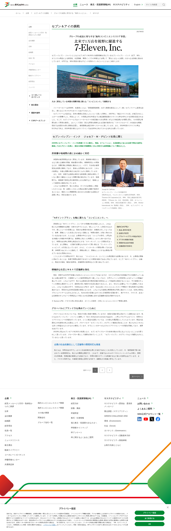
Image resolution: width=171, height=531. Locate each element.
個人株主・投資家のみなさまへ (84, 423)
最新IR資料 (35, 113)
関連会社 (41, 418)
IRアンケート (76, 432)
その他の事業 (43, 413)
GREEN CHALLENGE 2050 (116, 416)
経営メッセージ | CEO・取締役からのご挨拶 (38, 34)
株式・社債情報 (77, 418)
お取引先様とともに (112, 445)
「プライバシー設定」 (50, 525)
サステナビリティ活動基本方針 (117, 435)
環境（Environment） (113, 421)
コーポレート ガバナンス (36, 96)
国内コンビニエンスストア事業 (51, 403)
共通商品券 (9, 464)
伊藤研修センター (35, 70)
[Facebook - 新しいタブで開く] (158, 419)
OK (149, 524)
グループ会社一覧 (45, 422)
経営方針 (74, 403)
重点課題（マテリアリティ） (116, 411)
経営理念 (32, 81)
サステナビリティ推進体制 (115, 440)
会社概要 (32, 41)
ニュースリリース (12, 440)
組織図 (31, 52)
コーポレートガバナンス (15, 455)
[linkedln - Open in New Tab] (139, 419)
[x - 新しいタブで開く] (152, 419)
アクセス (32, 64)
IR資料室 (74, 413)
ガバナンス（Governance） (115, 431)
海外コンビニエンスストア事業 (51, 408)
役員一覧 (32, 58)
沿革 (30, 46)
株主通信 (34, 105)
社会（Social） (110, 426)
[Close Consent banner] (167, 507)
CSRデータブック (38, 121)
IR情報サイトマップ (79, 428)
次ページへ (136, 376)
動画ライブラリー (35, 75)
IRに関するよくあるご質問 (82, 437)
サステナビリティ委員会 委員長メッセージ (118, 404)
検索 (163, 5)
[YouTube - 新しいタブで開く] (146, 419)
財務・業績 (75, 408)
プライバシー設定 (149, 513)
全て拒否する (149, 518)
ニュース (32, 87)
